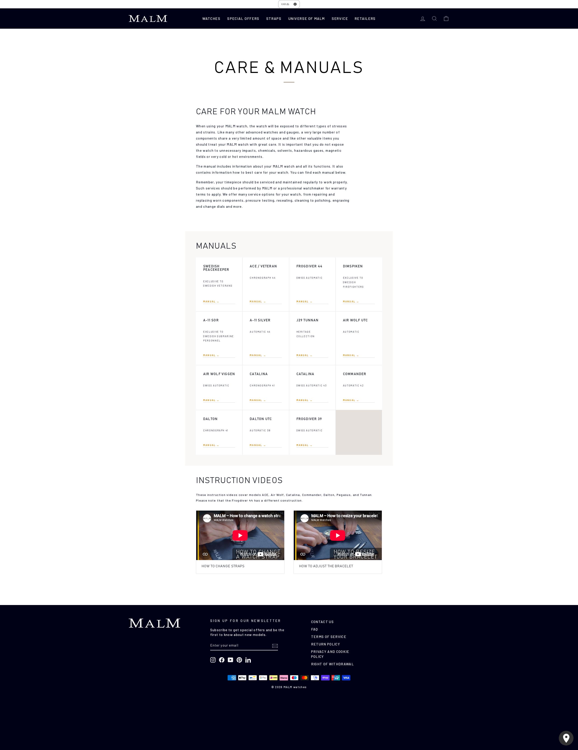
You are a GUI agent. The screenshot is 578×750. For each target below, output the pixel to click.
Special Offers (243, 18)
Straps (274, 18)
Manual (211, 301)
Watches (211, 18)
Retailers (365, 18)
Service (340, 18)
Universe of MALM (306, 18)
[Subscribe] (275, 645)
